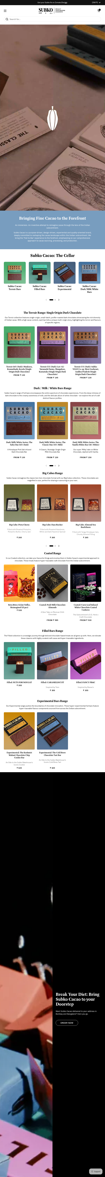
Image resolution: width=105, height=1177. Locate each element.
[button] (98, 10)
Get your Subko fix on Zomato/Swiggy (52, 2)
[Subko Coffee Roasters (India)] (52, 11)
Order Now (66, 1023)
